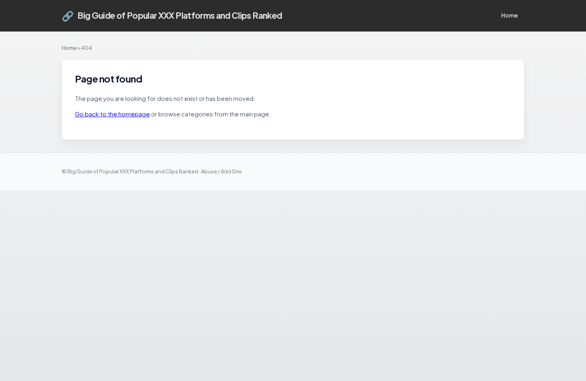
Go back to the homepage (112, 114)
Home (509, 15)
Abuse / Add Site (221, 171)
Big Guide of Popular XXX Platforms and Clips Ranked (172, 16)
